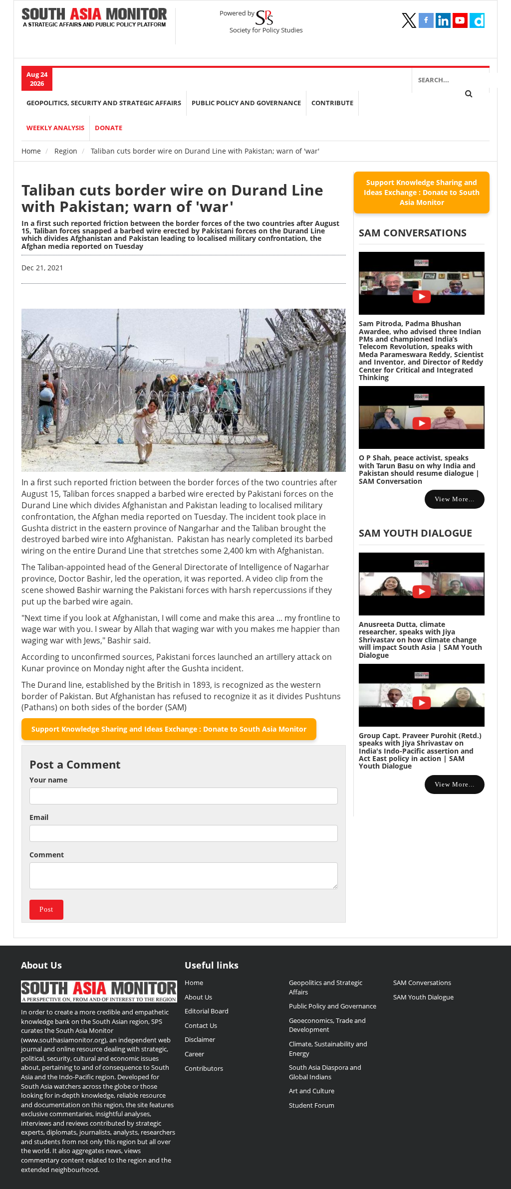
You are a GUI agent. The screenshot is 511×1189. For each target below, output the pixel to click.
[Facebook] (426, 20)
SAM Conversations (422, 982)
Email (38, 817)
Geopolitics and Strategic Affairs (325, 987)
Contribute (332, 103)
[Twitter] (409, 20)
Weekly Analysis (55, 128)
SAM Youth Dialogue (415, 533)
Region (65, 151)
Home (31, 151)
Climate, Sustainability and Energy (328, 1048)
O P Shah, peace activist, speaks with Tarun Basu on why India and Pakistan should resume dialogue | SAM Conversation (419, 469)
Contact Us (201, 1025)
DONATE (108, 128)
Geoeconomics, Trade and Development (327, 1025)
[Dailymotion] (477, 20)
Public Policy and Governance (246, 103)
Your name (48, 780)
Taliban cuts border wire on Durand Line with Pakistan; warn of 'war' (172, 198)
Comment (46, 854)
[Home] (94, 18)
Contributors (204, 1068)
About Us (198, 996)
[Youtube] (460, 20)
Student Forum (311, 1105)
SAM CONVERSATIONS (413, 232)
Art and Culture (311, 1090)
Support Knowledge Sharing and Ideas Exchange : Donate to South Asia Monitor (168, 729)
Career (194, 1053)
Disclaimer (200, 1039)
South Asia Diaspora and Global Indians (325, 1072)
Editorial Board (207, 1010)
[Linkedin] (443, 20)
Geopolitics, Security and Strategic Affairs (103, 103)
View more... (455, 499)
